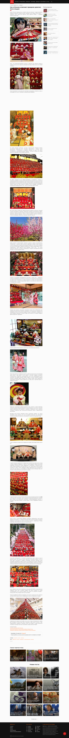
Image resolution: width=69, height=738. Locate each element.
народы (20, 5)
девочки (14, 639)
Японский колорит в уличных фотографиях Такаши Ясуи (21, 629)
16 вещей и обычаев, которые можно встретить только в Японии (22, 630)
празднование (27, 639)
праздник (22, 639)
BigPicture (16, 5)
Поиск (54, 1)
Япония (32, 639)
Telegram (23, 633)
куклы (18, 639)
